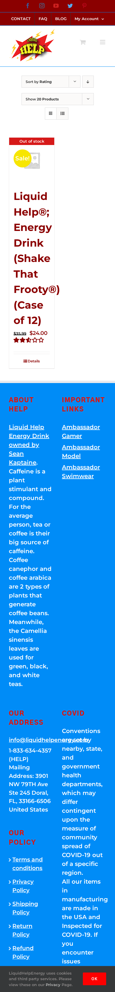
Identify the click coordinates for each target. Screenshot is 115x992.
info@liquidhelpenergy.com (31, 740)
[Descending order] (88, 82)
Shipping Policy (25, 908)
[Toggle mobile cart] (83, 42)
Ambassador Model (81, 452)
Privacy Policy (23, 886)
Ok (94, 978)
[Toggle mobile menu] (103, 42)
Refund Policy (23, 952)
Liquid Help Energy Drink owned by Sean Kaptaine (29, 444)
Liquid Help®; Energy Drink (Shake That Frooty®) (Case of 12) (37, 258)
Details (34, 361)
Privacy (53, 984)
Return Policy (22, 930)
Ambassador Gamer (81, 431)
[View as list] (62, 113)
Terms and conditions (27, 864)
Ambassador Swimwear (81, 472)
